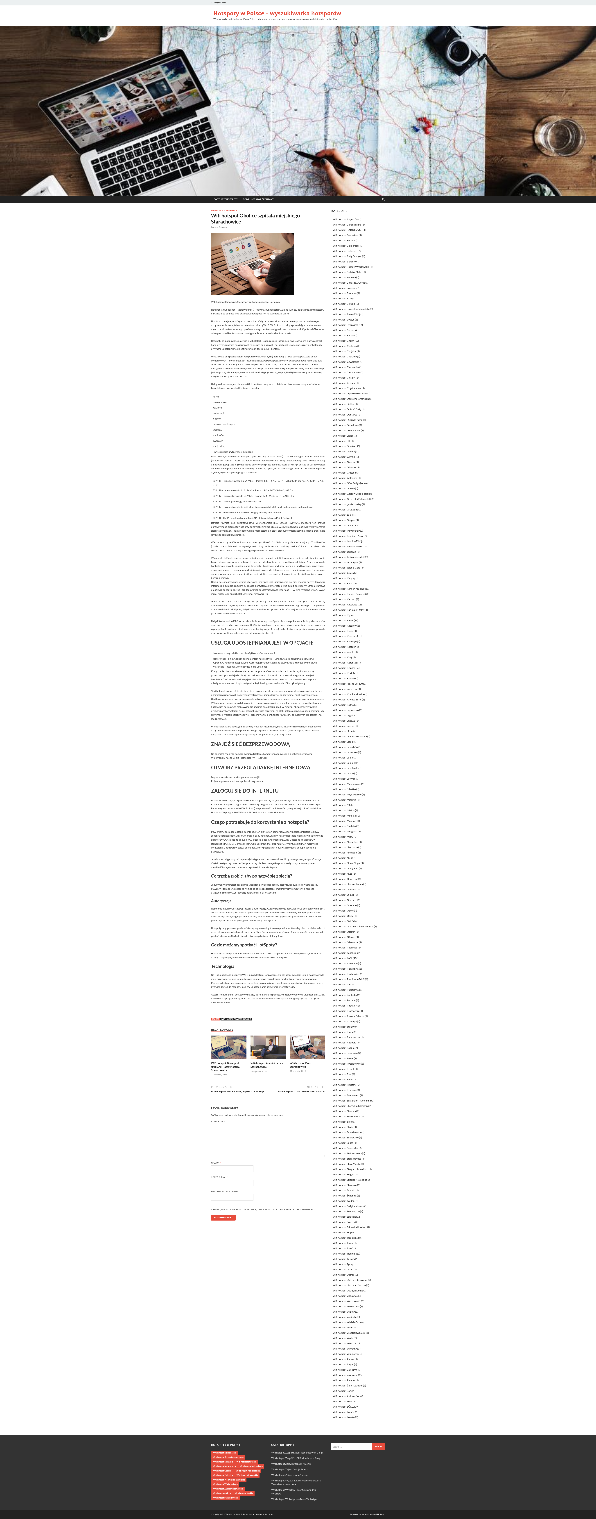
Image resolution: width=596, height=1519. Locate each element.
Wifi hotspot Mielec (343, 805)
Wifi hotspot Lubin (343, 757)
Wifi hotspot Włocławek (346, 1353)
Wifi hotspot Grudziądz (345, 509)
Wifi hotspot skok (342, 1121)
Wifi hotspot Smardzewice (347, 1132)
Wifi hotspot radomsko (345, 1053)
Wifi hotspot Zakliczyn (345, 1369)
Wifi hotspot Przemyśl (345, 1021)
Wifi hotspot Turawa (344, 1258)
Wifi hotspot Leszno (343, 725)
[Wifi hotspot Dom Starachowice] (307, 1048)
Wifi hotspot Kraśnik (344, 673)
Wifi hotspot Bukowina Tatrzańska (351, 308)
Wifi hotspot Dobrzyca (345, 414)
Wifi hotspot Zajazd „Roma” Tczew (289, 1474)
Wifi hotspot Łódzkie (222, 1493)
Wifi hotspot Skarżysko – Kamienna (352, 1100)
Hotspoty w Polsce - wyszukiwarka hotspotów (251, 1514)
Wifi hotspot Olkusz (343, 894)
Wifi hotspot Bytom (343, 330)
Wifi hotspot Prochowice (346, 1010)
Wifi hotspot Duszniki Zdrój (348, 419)
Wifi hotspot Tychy (343, 1264)
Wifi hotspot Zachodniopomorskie (228, 1488)
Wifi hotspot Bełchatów (345, 235)
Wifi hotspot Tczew (343, 1242)
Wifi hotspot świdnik (344, 1200)
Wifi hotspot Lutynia (344, 778)
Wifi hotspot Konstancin (346, 636)
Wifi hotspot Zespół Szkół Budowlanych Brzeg (296, 1458)
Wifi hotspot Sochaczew (346, 1137)
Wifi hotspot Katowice (345, 604)
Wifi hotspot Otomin (344, 931)
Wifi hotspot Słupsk (343, 1232)
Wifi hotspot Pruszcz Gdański (348, 1016)
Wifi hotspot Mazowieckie (224, 1466)
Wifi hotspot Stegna (343, 1174)
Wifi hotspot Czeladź (344, 382)
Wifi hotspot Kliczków (345, 625)
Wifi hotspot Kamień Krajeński (349, 588)
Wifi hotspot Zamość (344, 1380)
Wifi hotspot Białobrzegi (346, 245)
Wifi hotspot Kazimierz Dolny (348, 609)
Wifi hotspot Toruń (343, 1248)
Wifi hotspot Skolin (343, 1126)
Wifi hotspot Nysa (342, 873)
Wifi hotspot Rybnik (343, 1068)
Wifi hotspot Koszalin (344, 646)
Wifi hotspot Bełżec (343, 240)
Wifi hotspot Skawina (344, 1111)
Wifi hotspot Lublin (343, 762)
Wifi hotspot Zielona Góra (347, 1396)
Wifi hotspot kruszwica (345, 688)
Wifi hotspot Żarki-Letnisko (348, 1385)
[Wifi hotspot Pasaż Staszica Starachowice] (268, 1048)
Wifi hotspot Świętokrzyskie (236, 1019)
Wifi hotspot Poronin (344, 1000)
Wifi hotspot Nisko (343, 857)
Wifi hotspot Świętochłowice (348, 1206)
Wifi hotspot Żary (342, 1390)
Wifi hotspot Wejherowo (346, 1306)
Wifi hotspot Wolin (343, 1337)
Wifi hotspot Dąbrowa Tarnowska (351, 398)
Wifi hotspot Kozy (342, 657)
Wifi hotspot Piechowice (346, 973)
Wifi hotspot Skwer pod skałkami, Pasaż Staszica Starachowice (225, 1067)
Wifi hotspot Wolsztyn (345, 1343)
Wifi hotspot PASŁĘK (344, 958)
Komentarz (219, 1121)
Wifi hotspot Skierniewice (346, 1116)
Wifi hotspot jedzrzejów (345, 562)
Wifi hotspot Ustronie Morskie (349, 1285)
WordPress (367, 1514)
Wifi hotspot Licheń (343, 731)
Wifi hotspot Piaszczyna (346, 968)
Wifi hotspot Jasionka (344, 551)
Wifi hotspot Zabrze (343, 1359)
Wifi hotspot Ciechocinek (346, 372)
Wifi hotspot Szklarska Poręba (349, 1227)
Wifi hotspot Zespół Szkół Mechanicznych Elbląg (297, 1452)
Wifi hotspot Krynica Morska (348, 694)
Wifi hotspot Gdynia (344, 451)
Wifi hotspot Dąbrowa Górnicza (350, 393)
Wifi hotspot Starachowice (224, 210)
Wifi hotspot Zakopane (345, 1374)
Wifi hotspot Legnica (344, 715)
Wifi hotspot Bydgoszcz (345, 324)
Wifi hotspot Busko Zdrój (346, 314)
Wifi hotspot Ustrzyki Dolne (348, 1290)
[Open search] (383, 199)
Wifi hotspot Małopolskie (251, 1466)
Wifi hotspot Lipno (343, 741)
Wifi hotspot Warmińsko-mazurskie (229, 1479)
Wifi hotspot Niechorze (345, 847)
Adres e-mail (219, 1177)
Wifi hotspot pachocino (345, 952)
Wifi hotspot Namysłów (345, 841)
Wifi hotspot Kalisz (343, 583)
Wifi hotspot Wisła (343, 1327)
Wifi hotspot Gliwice (344, 467)
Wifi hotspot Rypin (343, 1079)
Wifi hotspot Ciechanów (346, 367)
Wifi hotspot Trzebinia (345, 1253)
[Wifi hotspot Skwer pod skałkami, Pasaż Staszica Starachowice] (228, 1048)
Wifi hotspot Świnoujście (346, 1211)
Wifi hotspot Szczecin (344, 1216)
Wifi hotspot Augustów (345, 219)
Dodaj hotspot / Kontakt (258, 199)
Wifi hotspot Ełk (341, 440)
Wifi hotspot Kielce (343, 620)
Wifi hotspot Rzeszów (344, 1084)
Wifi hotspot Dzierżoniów (346, 430)
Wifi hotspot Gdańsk (344, 446)
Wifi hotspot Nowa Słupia (346, 863)
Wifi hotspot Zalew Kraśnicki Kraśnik (291, 1463)
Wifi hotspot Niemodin (345, 852)
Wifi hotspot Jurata (343, 572)
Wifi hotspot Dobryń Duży (347, 409)
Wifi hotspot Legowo (344, 720)
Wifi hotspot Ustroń (343, 1274)
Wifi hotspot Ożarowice (345, 942)
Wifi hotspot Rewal (343, 1058)
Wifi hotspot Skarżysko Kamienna (351, 1105)
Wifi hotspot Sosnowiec (345, 1148)
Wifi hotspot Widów (344, 1311)
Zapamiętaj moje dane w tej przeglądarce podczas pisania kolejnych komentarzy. (263, 1209)
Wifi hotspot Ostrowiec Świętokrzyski (353, 926)
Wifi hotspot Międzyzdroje (347, 794)
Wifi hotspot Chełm (343, 340)
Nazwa (216, 1163)
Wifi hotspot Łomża (343, 1411)
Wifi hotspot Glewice (344, 461)
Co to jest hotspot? (226, 199)
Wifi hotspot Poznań (344, 1005)
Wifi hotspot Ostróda (344, 921)
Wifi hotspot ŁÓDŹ (343, 1406)
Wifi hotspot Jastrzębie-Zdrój (349, 556)
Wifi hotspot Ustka (343, 1269)
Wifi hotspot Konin (343, 630)
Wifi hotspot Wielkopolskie (225, 1484)
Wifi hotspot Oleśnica (344, 889)
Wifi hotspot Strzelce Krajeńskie (350, 1179)
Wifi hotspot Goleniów (345, 477)
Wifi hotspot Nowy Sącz (345, 868)
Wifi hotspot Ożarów (344, 936)
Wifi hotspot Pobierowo (346, 989)
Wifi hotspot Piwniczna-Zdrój (349, 979)
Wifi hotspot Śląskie (244, 1493)
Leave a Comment (219, 227)
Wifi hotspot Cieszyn (344, 377)
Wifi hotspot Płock (343, 1031)
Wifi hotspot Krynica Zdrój (347, 699)
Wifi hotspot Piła (342, 984)
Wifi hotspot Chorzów (345, 356)
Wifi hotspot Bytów (343, 335)
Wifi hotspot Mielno (343, 810)
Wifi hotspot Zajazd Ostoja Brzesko (290, 1469)
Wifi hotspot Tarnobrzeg (346, 1237)
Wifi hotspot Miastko (344, 789)
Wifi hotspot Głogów (344, 520)
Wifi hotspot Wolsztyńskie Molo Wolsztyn (294, 1499)
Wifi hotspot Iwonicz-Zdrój (347, 541)
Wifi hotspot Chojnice (344, 351)
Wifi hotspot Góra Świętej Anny (350, 483)
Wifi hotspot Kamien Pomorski (349, 593)
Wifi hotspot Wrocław (345, 1348)
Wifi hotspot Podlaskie (223, 1475)
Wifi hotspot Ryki (342, 1074)
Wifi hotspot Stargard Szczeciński (350, 1169)
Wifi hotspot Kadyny (344, 578)
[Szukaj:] (358, 1446)
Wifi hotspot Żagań (343, 1364)
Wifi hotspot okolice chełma (348, 884)
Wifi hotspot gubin (343, 514)
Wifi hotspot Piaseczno (345, 963)
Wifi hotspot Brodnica (345, 293)
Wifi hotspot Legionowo (346, 710)
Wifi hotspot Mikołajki (345, 815)
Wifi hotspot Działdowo (346, 425)
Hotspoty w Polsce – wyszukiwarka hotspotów (277, 13)
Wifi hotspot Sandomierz (346, 1095)
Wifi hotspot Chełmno (345, 345)
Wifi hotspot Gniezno (344, 472)
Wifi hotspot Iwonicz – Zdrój (348, 535)
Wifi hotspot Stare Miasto (347, 1163)
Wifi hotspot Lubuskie (246, 1461)
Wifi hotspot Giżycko (344, 456)
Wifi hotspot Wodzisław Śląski (349, 1332)
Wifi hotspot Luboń (343, 773)
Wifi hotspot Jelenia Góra (346, 567)
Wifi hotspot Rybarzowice (347, 1063)
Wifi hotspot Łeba (342, 1401)
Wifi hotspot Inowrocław (346, 530)
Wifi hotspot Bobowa (344, 277)
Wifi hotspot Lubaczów (345, 752)
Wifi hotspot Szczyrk (344, 1221)
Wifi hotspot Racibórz (344, 1042)
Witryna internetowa (224, 1191)
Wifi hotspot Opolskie (223, 1470)
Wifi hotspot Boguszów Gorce (349, 282)
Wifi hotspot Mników (344, 826)
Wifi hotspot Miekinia (344, 799)
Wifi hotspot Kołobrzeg (345, 662)
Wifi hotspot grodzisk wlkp (347, 504)
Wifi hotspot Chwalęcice (346, 361)
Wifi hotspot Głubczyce (345, 525)
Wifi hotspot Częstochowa (347, 388)
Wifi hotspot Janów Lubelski (348, 546)
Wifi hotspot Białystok (345, 261)
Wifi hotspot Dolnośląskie (224, 1452)
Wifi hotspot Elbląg (343, 435)
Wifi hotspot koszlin (343, 651)
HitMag (380, 1514)
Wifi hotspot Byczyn (343, 319)
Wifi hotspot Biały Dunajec (347, 256)
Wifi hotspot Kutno (343, 704)
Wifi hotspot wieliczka (345, 1316)
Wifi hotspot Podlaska (345, 994)
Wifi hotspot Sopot (343, 1142)
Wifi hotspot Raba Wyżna (346, 1037)
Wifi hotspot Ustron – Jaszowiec (350, 1279)
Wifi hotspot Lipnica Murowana (350, 736)
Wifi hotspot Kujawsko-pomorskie (228, 1457)
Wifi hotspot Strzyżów (345, 1184)
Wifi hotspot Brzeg (343, 298)
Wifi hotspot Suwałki (344, 1190)
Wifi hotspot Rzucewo (345, 1089)
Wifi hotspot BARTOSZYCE (347, 229)
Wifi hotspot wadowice (345, 1295)
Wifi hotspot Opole (343, 910)
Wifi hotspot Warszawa (345, 1301)
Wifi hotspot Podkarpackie (248, 1470)
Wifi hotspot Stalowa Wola (347, 1153)
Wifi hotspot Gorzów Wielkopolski (351, 493)
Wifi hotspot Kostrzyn (345, 641)
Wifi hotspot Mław (343, 836)
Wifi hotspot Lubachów (345, 746)
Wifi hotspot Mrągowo (345, 831)
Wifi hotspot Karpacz (344, 599)
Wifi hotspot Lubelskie (223, 1461)
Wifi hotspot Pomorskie (247, 1475)
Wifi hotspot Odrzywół (345, 878)
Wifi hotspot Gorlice (344, 488)
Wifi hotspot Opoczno (345, 905)
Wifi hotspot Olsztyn (344, 899)
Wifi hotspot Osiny (343, 915)
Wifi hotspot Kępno (343, 615)
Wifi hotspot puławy (344, 1026)
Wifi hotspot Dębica (343, 403)
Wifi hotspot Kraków (344, 667)
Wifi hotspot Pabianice (345, 947)
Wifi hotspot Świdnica (345, 1195)
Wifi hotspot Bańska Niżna (347, 224)
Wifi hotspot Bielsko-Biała (347, 272)
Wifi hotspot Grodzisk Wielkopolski (352, 498)
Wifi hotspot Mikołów (345, 820)
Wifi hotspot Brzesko (344, 303)
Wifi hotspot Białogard (345, 250)
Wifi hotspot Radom (343, 1047)
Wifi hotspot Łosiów (344, 1417)
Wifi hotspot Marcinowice (347, 783)
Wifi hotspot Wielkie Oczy (347, 1322)
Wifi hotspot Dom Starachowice (300, 1065)
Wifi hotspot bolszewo (345, 287)
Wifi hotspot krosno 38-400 (348, 683)
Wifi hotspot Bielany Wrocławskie (351, 266)
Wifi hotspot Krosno (344, 678)
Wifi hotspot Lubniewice (346, 768)
